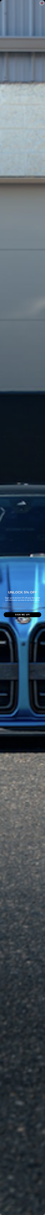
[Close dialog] (42, 3)
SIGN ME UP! (22, 615)
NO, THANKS (22, 622)
